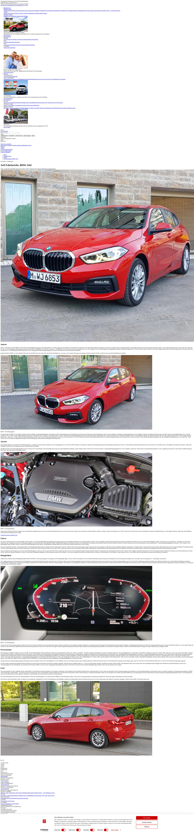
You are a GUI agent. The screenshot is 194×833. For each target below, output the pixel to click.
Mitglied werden (8, 9)
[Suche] (2, 130)
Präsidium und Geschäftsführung (26, 795)
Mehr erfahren (7, 35)
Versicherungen (7, 36)
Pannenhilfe (11, 135)
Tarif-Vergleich (18, 793)
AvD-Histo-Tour (19, 135)
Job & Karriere (38, 795)
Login (2, 144)
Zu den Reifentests (8, 98)
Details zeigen (115, 830)
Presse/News (4, 795)
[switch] (78, 830)
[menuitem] (7, 144)
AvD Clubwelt (7, 100)
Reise (33, 135)
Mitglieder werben (8, 14)
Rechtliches (13, 798)
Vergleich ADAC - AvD (39, 793)
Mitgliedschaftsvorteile (28, 793)
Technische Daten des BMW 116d (9, 535)
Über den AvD (51, 795)
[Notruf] (4, 131)
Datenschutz (20, 798)
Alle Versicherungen (8, 72)
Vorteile (5, 12)
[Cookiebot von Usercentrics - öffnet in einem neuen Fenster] (44, 830)
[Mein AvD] (2, 140)
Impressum (25, 798)
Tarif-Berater (12, 793)
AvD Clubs (44, 795)
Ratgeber (6, 73)
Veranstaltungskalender (12, 795)
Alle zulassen (146, 818)
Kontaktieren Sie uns (6, 798)
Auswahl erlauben (147, 822)
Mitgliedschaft (7, 8)
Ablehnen (146, 826)
